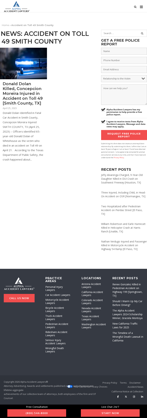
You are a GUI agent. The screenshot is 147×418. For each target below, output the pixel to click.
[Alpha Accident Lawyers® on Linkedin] (142, 396)
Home (5, 25)
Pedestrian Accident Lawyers (56, 325)
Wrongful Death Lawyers (54, 349)
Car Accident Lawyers (57, 295)
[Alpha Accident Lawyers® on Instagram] (134, 396)
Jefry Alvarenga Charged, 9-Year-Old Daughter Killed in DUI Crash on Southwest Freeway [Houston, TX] (122, 178)
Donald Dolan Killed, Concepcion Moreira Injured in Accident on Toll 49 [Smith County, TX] (23, 93)
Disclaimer (135, 382)
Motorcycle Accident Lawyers (57, 301)
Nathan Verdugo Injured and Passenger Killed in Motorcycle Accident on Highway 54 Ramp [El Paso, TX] (124, 245)
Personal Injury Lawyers (54, 288)
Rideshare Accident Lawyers (56, 333)
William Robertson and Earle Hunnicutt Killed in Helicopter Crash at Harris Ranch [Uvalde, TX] (123, 227)
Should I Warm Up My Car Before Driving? (127, 303)
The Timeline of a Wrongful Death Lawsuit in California (127, 336)
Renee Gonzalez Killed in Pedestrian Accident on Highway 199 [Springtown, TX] (127, 290)
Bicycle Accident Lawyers (54, 309)
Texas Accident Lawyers (90, 318)
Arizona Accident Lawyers (91, 285)
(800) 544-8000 (37, 413)
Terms (123, 382)
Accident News (135, 386)
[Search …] (142, 33)
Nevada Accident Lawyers (91, 309)
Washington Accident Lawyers (94, 326)
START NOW (110, 413)
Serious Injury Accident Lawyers (55, 341)
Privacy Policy (119, 157)
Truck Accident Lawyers (53, 317)
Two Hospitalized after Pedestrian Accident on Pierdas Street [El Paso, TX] (122, 210)
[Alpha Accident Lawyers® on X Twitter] (126, 396)
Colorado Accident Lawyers (92, 301)
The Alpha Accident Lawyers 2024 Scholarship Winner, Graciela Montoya (127, 314)
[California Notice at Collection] (127, 391)
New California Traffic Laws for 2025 (125, 325)
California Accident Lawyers (92, 293)
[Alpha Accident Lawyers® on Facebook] (118, 396)
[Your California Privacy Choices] (90, 386)
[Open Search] (135, 7)
